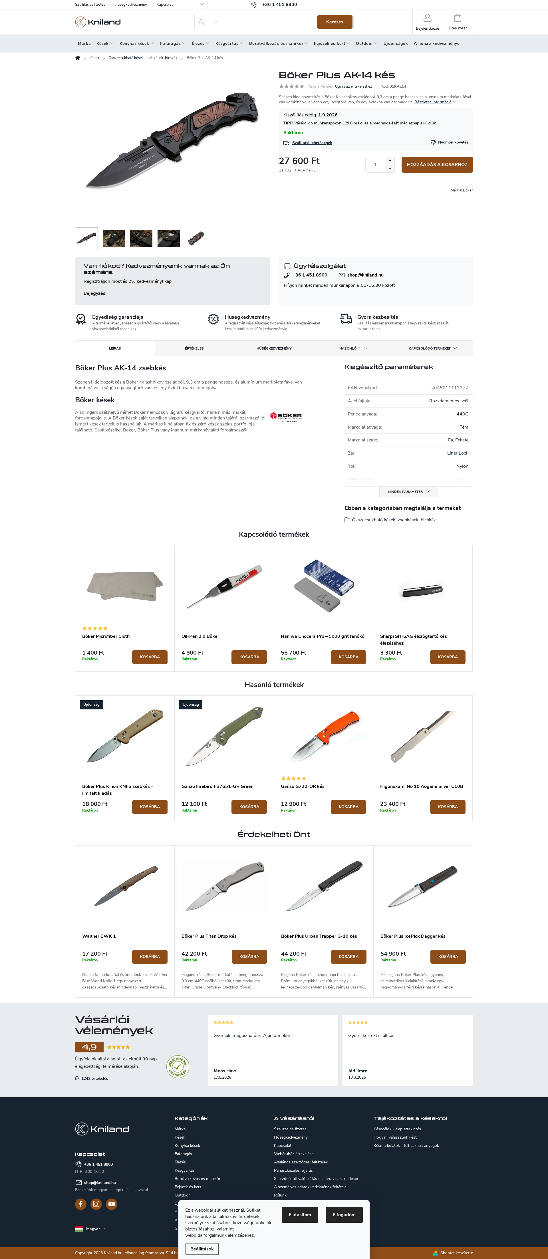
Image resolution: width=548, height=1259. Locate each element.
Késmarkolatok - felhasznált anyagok (406, 1145)
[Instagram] (96, 1204)
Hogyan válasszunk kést (395, 1137)
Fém (464, 427)
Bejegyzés (94, 293)
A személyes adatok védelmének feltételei (310, 1187)
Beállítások (202, 1249)
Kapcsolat (165, 4)
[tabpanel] (125, 608)
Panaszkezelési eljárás (293, 1170)
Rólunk (280, 1195)
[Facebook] (80, 1204)
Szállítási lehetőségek (312, 143)
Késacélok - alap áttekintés (397, 1129)
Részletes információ (433, 102)
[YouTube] (111, 1204)
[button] (125, 970)
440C (462, 414)
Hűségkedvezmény (131, 4)
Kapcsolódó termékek (430, 348)
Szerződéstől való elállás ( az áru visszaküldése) (316, 1178)
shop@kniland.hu (365, 275)
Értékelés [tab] (194, 348)
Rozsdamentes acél (448, 401)
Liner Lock (457, 453)
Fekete (461, 440)
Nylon (462, 466)
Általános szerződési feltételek (301, 1162)
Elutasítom (300, 1215)
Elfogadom (344, 1215)
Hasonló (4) (350, 348)
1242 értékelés (94, 1078)
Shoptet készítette (456, 1253)
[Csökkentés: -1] (389, 168)
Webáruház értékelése (293, 1154)
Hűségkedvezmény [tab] (274, 348)
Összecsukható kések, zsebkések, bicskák (394, 520)
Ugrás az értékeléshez (353, 86)
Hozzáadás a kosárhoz (437, 165)
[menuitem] (84, 44)
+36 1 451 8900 (310, 275)
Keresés (334, 22)
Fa (450, 440)
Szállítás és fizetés (90, 4)
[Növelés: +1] (389, 161)
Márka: (462, 190)
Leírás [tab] (115, 348)
